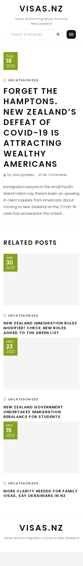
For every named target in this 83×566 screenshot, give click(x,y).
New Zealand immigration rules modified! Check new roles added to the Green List (40, 328)
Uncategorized (23, 80)
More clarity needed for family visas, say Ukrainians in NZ (40, 493)
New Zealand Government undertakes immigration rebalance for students (33, 411)
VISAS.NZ (41, 8)
